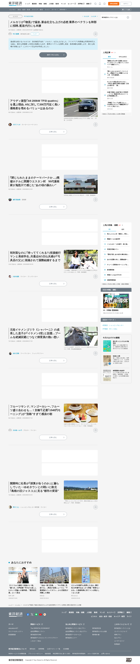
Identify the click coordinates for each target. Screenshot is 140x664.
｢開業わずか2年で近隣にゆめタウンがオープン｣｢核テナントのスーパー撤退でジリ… (118, 62)
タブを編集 (127, 9)
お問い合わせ (105, 653)
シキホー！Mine (36, 641)
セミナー (71, 4)
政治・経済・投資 (24, 9)
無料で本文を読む (53, 55)
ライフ (47, 9)
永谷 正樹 (16, 353)
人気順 (51, 4)
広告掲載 (66, 649)
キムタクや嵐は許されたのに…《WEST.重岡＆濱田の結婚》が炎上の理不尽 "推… (118, 83)
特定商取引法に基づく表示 (61, 653)
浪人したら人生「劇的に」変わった (118, 234)
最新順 (34, 4)
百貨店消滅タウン (113, 249)
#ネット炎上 (113, 329)
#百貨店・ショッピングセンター (113, 325)
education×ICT (13, 628)
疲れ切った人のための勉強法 (121, 342)
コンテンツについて (120, 631)
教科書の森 (96, 634)
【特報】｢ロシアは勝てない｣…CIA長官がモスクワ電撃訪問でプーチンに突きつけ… (117, 104)
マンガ (63, 4)
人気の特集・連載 (110, 225)
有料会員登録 (113, 3)
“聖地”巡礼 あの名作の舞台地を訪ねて (118, 254)
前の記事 (86, 16)
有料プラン (118, 634)
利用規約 (117, 644)
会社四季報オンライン (38, 631)
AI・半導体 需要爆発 (110, 310)
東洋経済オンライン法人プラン (75, 628)
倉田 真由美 (16, 199)
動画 (57, 4)
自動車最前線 (111, 280)
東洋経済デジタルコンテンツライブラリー (44, 638)
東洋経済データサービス (73, 634)
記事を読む (53, 132)
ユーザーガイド (119, 641)
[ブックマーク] (95, 34)
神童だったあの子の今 (114, 275)
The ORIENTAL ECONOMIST (40, 628)
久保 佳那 (16, 276)
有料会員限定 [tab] (123, 57)
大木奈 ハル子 (17, 430)
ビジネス (13, 9)
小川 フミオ (16, 124)
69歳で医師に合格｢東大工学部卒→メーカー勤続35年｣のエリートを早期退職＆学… (117, 94)
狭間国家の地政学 (119, 370)
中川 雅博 (16, 34)
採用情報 (41, 649)
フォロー (34, 34)
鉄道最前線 (110, 270)
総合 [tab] (109, 56)
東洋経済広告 (96, 628)
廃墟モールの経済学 (113, 239)
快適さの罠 (116, 356)
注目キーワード (108, 320)
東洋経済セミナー (71, 638)
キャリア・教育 (37, 9)
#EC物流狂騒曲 (28, 16)
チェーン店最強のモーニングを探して (118, 264)
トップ (27, 4)
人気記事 (106, 52)
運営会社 (32, 649)
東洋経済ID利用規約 (78, 653)
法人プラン (118, 638)
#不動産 (105, 329)
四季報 (80, 4)
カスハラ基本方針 (93, 653)
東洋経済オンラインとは (110, 17)
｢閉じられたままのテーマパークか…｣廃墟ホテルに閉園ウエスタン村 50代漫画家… (117, 73)
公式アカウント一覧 (53, 649)
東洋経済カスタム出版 (99, 631)
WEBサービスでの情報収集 (17, 653)
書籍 (88, 4)
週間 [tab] (122, 229)
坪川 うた (16, 507)
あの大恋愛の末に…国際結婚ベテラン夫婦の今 (118, 259)
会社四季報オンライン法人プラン (76, 631)
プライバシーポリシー (35, 653)
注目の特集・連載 (109, 290)
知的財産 (48, 653)
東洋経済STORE (36, 634)
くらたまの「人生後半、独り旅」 (118, 244)
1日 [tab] (109, 229)
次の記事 (93, 16)
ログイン (125, 3)
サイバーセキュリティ (16, 631)
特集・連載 (43, 4)
